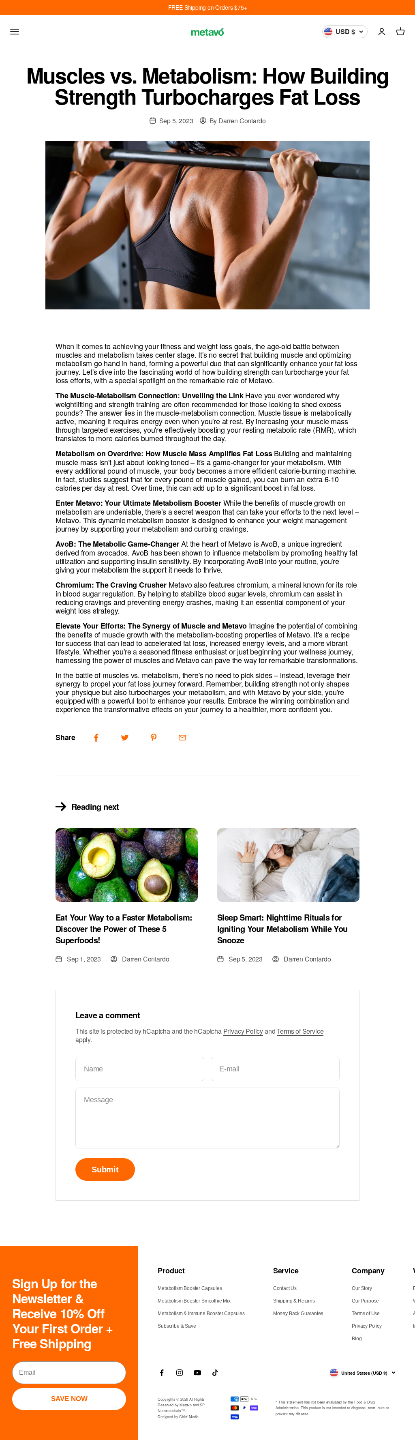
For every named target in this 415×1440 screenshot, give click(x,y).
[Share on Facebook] (96, 738)
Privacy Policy (243, 1031)
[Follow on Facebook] (162, 1373)
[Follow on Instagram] (179, 1373)
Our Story (362, 1288)
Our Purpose (365, 1301)
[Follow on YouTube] (197, 1373)
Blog (357, 1338)
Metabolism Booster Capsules (190, 1288)
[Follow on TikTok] (215, 1373)
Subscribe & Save (177, 1326)
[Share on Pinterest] (153, 738)
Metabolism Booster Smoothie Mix (194, 1301)
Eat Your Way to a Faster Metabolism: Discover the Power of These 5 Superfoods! (124, 928)
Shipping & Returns (294, 1301)
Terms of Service (300, 1031)
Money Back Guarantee (298, 1313)
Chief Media (189, 1416)
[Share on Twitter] (125, 738)
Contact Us (285, 1288)
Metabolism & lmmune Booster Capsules (201, 1313)
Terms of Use (366, 1313)
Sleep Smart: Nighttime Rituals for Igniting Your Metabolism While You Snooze (282, 928)
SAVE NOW (69, 1399)
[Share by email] (182, 738)
